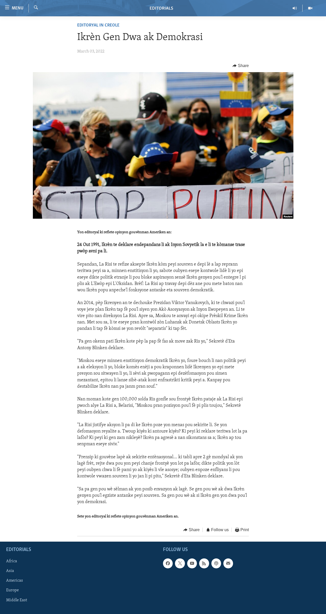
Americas (14, 581)
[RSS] (204, 563)
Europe (12, 590)
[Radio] (295, 8)
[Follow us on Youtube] (192, 563)
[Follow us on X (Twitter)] (180, 563)
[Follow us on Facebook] (168, 563)
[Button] (241, 65)
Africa (11, 561)
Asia (10, 571)
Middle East (16, 600)
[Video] (310, 8)
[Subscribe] (228, 563)
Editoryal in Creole (98, 25)
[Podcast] (216, 563)
